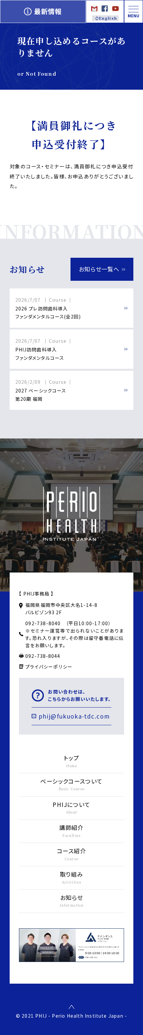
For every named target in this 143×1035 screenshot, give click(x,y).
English (108, 18)
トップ (71, 761)
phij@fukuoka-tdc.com (74, 716)
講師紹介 (71, 830)
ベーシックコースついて (71, 784)
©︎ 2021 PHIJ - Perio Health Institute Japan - (71, 1015)
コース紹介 (71, 854)
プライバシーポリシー (48, 666)
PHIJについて (71, 807)
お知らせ (71, 900)
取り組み (71, 877)
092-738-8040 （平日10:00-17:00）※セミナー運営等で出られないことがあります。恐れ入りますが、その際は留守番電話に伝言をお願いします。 (74, 634)
